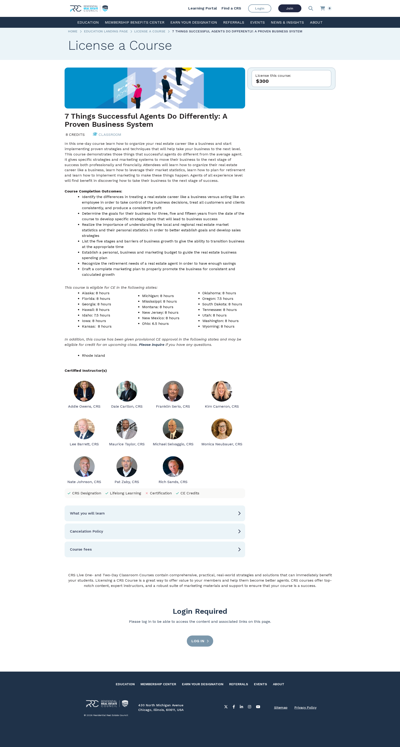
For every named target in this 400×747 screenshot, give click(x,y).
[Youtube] (258, 707)
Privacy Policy (305, 707)
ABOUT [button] (316, 22)
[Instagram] (249, 707)
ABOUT (278, 684)
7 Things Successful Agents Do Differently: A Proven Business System (237, 31)
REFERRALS (238, 684)
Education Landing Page (106, 31)
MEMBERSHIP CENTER (158, 684)
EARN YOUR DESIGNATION (202, 684)
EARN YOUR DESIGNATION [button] (193, 22)
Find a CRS (231, 8)
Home (73, 31)
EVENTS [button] (257, 22)
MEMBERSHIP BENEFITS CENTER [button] (134, 22)
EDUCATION (125, 684)
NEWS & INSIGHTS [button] (287, 22)
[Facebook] (234, 707)
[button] (155, 513)
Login (259, 8)
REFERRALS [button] (233, 22)
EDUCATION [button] (88, 22)
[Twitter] (226, 707)
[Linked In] (241, 707)
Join (289, 8)
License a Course (150, 31)
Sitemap (281, 707)
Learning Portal (202, 8)
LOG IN (197, 641)
